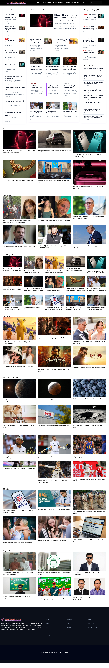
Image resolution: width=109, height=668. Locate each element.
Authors (69, 627)
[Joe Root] (53, 109)
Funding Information (51, 635)
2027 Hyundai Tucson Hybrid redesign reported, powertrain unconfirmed (11, 52)
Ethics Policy (49, 631)
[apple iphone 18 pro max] (22, 17)
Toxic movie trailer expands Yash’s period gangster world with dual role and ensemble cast (14, 76)
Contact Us (69, 619)
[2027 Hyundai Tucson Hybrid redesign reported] (22, 53)
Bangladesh (41, 2)
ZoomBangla (65, 652)
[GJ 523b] (101, 41)
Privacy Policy (91, 623)
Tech (55, 2)
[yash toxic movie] (101, 29)
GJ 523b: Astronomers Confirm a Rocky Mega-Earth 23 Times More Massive (15, 88)
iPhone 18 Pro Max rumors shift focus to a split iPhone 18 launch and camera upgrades (10, 17)
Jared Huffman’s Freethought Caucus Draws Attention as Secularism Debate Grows (70, 112)
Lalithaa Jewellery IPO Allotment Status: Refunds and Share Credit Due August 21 (14, 114)
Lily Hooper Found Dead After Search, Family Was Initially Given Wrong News (14, 100)
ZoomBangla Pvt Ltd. (50, 652)
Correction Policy (71, 631)
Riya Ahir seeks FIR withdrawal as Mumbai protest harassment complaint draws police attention (10, 30)
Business (61, 2)
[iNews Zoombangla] (16, 2)
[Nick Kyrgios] (36, 109)
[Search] (102, 2)
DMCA (68, 623)
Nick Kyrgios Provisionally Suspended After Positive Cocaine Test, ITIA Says (36, 112)
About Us (48, 619)
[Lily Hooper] (101, 54)
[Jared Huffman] (70, 109)
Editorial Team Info (92, 627)
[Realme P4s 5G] (22, 66)
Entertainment (76, 2)
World (49, 2)
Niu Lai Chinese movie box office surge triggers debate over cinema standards (10, 41)
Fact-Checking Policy (93, 631)
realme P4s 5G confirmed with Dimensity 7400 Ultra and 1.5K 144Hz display (11, 65)
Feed (47, 627)
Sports (67, 2)
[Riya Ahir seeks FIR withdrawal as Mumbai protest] (22, 30)
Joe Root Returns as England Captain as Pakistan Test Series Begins (52, 112)
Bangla (85, 2)
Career (89, 619)
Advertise (48, 623)
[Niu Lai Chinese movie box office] (22, 42)
